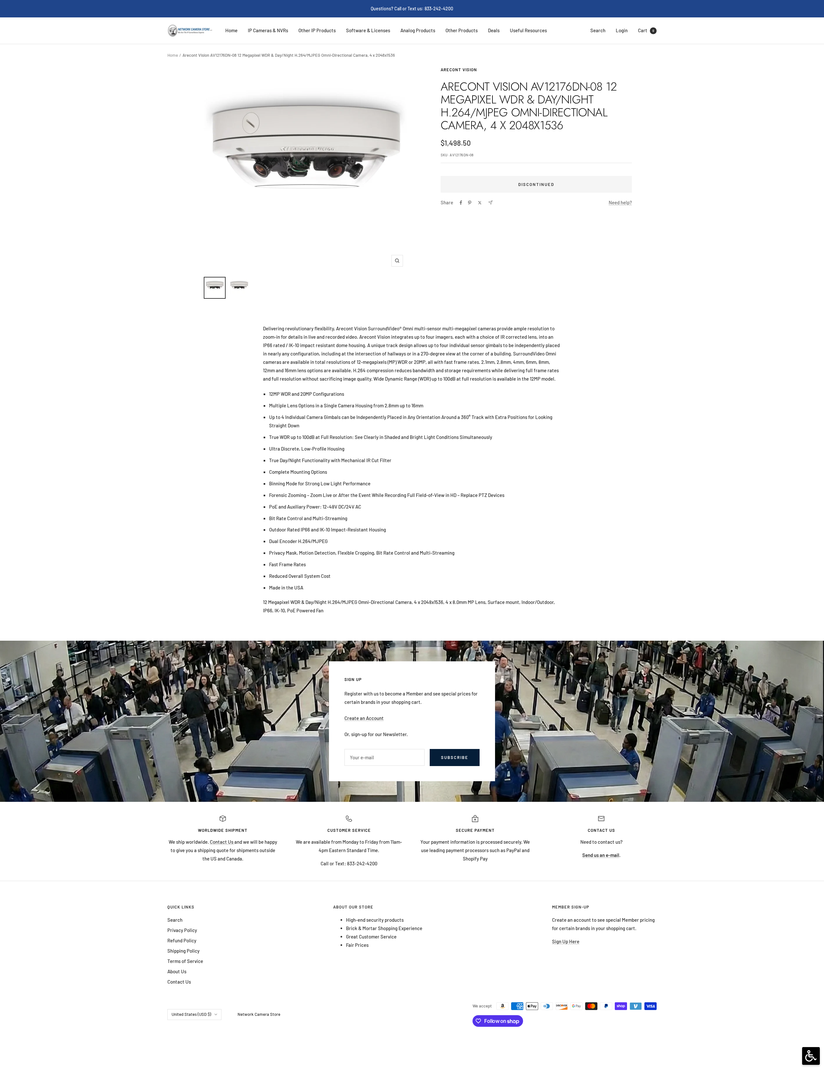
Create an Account (364, 718)
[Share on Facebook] (461, 202)
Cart (646, 30)
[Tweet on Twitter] (479, 202)
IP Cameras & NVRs (268, 30)
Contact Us (222, 842)
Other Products (461, 30)
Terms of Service (185, 961)
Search (597, 30)
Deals (494, 30)
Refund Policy (181, 940)
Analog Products (417, 30)
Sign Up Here (565, 941)
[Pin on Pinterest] (469, 202)
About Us (176, 971)
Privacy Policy (182, 930)
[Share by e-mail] (490, 202)
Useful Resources (528, 30)
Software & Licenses (368, 30)
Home (231, 30)
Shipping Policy (183, 951)
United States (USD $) (191, 1014)
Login (622, 30)
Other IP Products (317, 30)
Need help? (620, 202)
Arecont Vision (459, 69)
